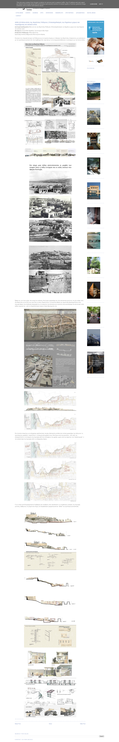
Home (50, 723)
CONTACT (18, 15)
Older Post (82, 723)
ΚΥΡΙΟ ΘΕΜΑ (19, 12)
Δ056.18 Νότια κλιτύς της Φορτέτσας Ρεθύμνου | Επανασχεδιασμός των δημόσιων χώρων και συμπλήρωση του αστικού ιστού (47, 23)
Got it (101, 4)
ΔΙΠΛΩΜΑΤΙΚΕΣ (80, 12)
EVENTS (28, 12)
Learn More (93, 4)
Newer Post (18, 723)
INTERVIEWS (49, 12)
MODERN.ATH (59, 12)
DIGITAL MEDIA (91, 12)
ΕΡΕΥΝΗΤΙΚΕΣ (70, 12)
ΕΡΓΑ (41, 12)
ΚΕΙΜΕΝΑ (35, 12)
